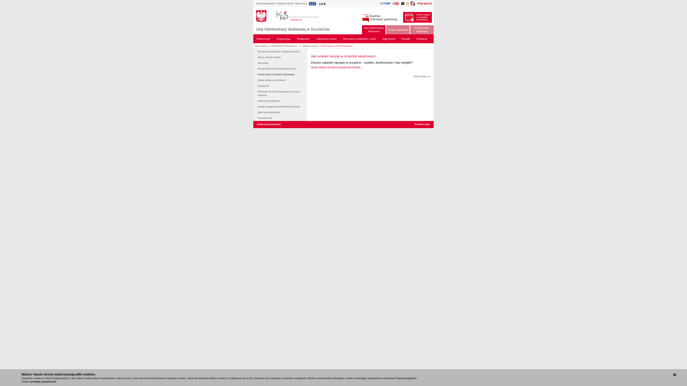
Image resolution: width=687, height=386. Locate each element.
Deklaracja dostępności (269, 101)
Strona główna (261, 46)
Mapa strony (301, 3)
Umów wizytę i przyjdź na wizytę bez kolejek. (336, 67)
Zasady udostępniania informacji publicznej (279, 106)
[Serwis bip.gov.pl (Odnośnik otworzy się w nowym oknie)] (424, 4)
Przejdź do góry (422, 124)
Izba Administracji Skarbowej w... (285, 46)
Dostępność (263, 86)
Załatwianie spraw (309, 46)
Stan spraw (263, 63)
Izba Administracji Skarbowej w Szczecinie (293, 29)
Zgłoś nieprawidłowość (269, 112)
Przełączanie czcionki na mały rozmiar (320, 3)
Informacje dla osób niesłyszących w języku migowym (279, 93)
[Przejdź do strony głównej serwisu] (290, 16)
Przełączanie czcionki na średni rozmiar (322, 3)
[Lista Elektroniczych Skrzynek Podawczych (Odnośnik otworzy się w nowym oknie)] (384, 3)
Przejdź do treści (285, 3)
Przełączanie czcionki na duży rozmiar (324, 3)
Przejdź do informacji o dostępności (312, 4)
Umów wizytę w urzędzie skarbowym (336, 46)
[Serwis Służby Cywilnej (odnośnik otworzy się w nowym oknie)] (413, 4)
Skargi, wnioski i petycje (269, 57)
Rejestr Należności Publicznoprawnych (277, 69)
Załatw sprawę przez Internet (272, 80)
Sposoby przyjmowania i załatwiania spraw (278, 51)
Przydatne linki (265, 118)
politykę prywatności (43, 381)
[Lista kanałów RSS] (407, 4)
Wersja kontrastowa (266, 3)
